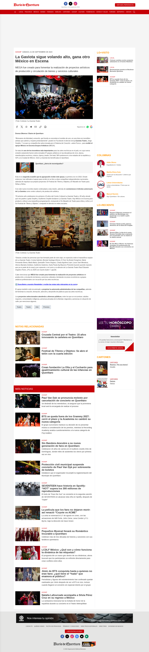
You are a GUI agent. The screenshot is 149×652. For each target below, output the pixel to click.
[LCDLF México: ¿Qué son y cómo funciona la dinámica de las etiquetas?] (27, 555)
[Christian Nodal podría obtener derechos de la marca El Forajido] (102, 224)
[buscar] (134, 12)
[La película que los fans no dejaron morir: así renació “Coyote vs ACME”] (27, 515)
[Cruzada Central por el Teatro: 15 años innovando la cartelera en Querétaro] (27, 338)
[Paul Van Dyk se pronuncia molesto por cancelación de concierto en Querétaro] (27, 402)
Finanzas (50, 12)
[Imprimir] (45, 126)
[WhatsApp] (26, 126)
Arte (37, 307)
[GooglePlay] (86, 636)
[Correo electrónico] (35, 126)
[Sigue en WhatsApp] (87, 127)
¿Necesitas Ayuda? (74, 631)
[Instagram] (75, 3)
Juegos (128, 12)
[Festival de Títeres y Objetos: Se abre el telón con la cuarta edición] (27, 354)
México (36, 12)
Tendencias (90, 12)
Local (21, 12)
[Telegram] (30, 126)
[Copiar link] (40, 126)
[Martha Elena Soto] (101, 174)
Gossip (74, 12)
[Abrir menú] (15, 12)
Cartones (66, 12)
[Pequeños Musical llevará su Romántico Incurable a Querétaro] (27, 535)
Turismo (112, 12)
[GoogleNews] (77, 636)
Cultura (82, 12)
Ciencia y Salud (102, 12)
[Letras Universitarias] (101, 185)
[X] (70, 3)
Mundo (42, 12)
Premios (46, 307)
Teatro (19, 307)
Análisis (58, 12)
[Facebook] (66, 3)
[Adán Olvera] (101, 164)
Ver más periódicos (125, 5)
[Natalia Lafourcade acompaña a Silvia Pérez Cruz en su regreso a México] (27, 599)
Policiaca (28, 12)
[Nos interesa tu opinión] (74, 618)
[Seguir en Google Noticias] (91, 127)
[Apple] (82, 636)
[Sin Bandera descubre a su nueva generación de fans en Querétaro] (27, 448)
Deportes (120, 12)
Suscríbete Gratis (115, 348)
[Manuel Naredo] (101, 195)
